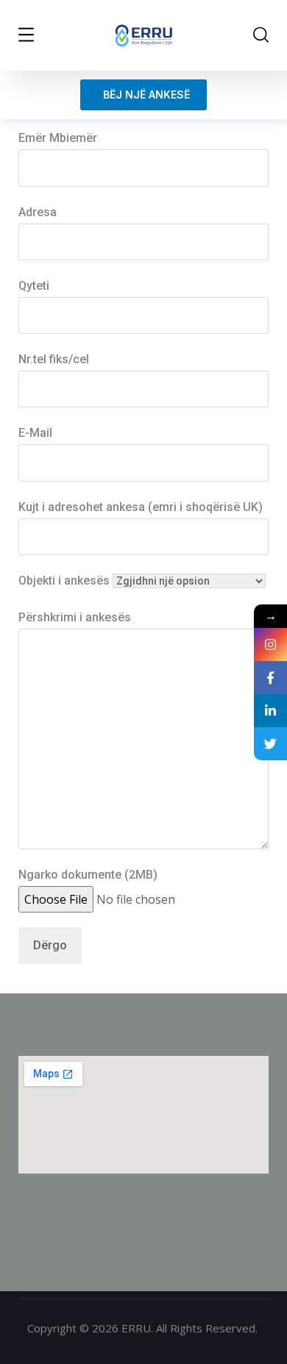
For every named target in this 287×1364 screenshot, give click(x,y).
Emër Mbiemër (57, 138)
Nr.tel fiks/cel (53, 359)
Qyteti (33, 286)
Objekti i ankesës (64, 581)
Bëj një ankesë (143, 94)
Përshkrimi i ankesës (74, 617)
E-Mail (35, 433)
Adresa (37, 212)
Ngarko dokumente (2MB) (87, 875)
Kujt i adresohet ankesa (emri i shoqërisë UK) (140, 507)
